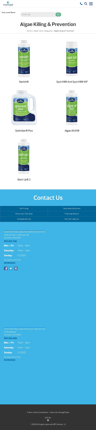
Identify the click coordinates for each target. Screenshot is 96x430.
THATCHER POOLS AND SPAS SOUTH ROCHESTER (24, 329)
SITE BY (48, 418)
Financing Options (72, 214)
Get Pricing (24, 208)
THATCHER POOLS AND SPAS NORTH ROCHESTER (24, 232)
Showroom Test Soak (24, 214)
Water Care (38, 31)
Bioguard (48, 31)
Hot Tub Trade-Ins (72, 219)
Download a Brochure (71, 208)
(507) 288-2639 (10, 338)
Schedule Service (24, 219)
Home (29, 31)
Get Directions (9, 263)
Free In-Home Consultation (37, 412)
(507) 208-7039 (10, 241)
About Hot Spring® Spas (59, 412)
